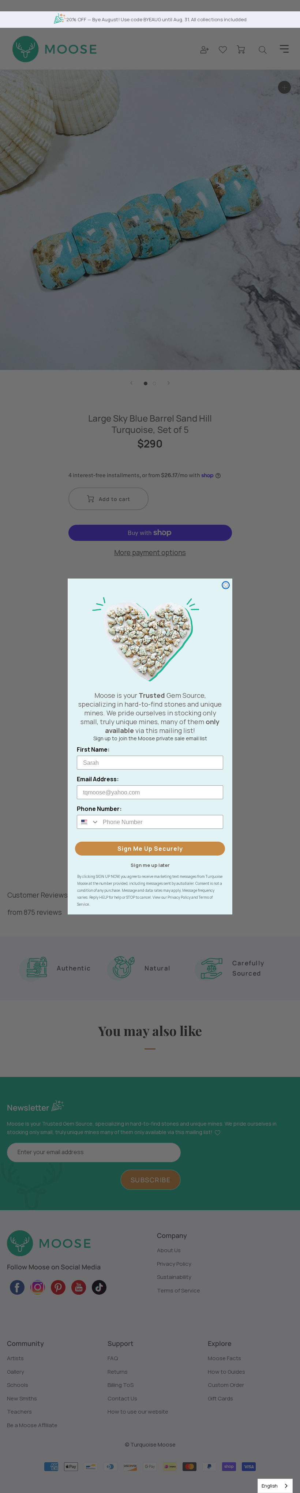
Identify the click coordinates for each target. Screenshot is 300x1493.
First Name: (93, 749)
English (270, 1485)
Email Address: (98, 779)
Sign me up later (150, 865)
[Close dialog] (225, 585)
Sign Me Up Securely (150, 849)
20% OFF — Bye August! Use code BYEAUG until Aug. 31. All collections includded (156, 19)
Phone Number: (99, 809)
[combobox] (275, 1486)
